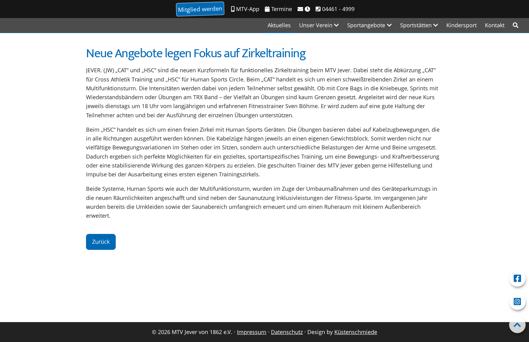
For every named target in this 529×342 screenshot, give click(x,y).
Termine (281, 9)
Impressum (251, 332)
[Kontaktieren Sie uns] (304, 9)
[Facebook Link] (517, 278)
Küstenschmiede (355, 332)
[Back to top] (517, 324)
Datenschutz (287, 332)
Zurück (101, 241)
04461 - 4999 (338, 9)
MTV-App (246, 9)
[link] (515, 25)
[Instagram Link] (517, 301)
